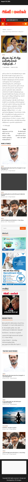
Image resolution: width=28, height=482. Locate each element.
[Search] (23, 23)
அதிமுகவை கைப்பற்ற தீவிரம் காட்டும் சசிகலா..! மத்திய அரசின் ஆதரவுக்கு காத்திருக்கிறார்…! (7, 134)
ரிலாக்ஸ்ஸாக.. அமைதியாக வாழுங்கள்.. (11, 332)
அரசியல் (3, 54)
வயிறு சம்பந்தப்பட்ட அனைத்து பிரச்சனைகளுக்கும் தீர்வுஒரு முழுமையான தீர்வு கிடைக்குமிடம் (11, 342)
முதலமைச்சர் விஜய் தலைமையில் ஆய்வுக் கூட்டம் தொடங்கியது (12, 220)
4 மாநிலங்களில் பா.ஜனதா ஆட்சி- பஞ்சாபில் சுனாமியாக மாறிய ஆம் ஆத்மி (20, 133)
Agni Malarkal (6, 67)
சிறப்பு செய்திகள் (5, 425)
